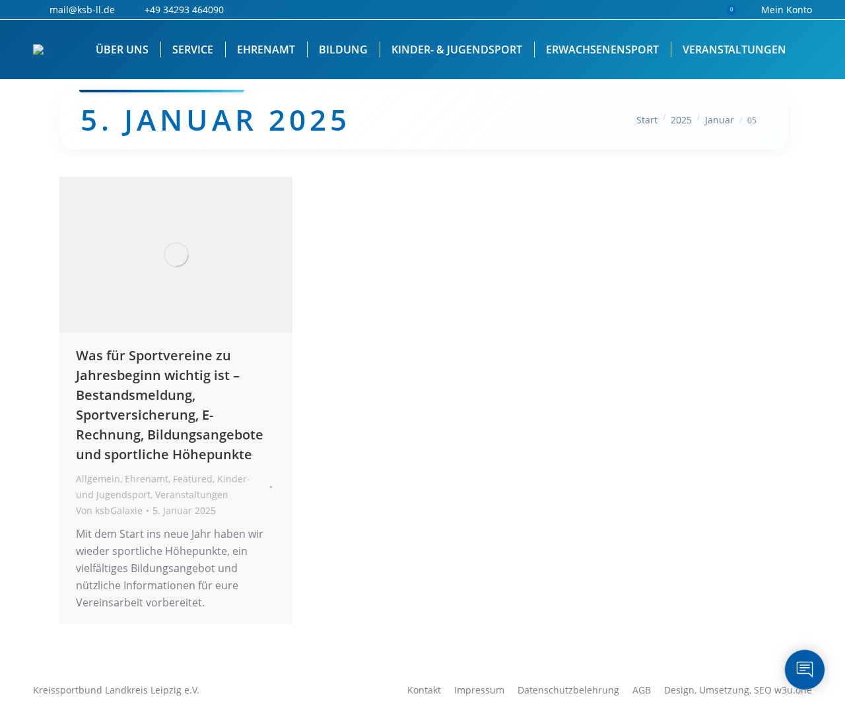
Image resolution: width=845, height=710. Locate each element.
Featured (193, 478)
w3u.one (793, 690)
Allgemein (98, 478)
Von (109, 510)
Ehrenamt (146, 478)
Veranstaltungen (191, 494)
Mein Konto (786, 9)
